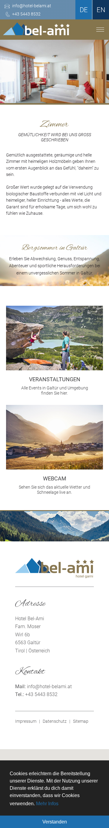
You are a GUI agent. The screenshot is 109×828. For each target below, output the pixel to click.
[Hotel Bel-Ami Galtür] (36, 32)
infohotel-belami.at (49, 686)
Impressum (25, 721)
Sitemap (80, 721)
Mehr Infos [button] (47, 803)
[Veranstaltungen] (54, 369)
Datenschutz (55, 721)
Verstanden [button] (54, 821)
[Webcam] (54, 468)
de (84, 10)
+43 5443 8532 (41, 694)
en (101, 10)
